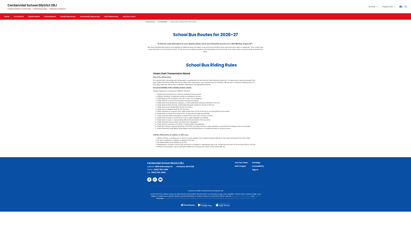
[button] (373, 6)
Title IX (257, 196)
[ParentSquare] (187, 205)
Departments (150, 22)
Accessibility (258, 166)
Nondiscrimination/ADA (241, 196)
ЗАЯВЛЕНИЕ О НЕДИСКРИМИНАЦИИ (242, 198)
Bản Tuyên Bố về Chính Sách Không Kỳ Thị (210, 198)
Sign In (255, 169)
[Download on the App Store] (223, 205)
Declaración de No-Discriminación (178, 198)
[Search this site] (406, 7)
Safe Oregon (240, 166)
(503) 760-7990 (161, 169)
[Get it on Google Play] (205, 205)
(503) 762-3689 (158, 172)
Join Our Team (241, 162)
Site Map (256, 162)
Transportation (162, 22)
